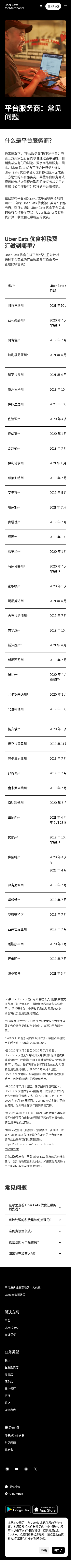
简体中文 (15, 1486)
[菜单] (65, 6)
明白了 (58, 1550)
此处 (58, 1534)
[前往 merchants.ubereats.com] (14, 6)
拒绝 (44, 1550)
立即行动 (53, 6)
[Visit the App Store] (45, 1509)
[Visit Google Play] (18, 1510)
